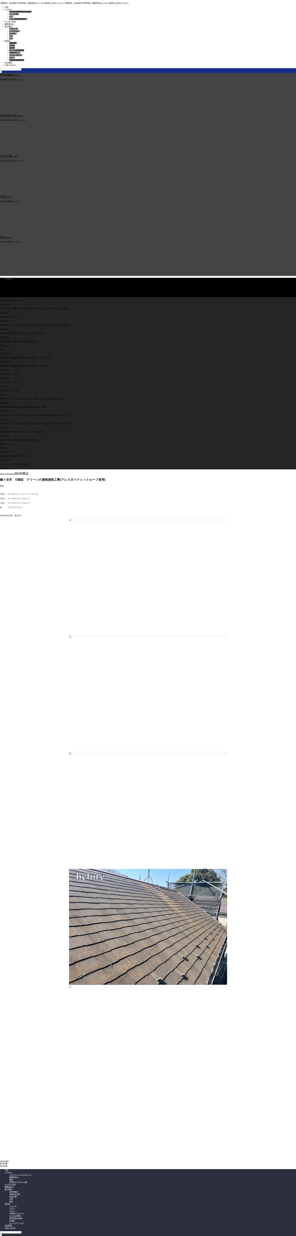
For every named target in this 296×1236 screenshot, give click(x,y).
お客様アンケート (16, 50)
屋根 (11, 17)
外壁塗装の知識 (15, 55)
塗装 (11, 39)
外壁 (11, 36)
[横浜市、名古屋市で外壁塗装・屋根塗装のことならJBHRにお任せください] (64, 3)
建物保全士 (13, 14)
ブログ (12, 45)
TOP (6, 7)
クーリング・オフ (16, 60)
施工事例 (8, 26)
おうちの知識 (14, 53)
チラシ (12, 48)
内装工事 (13, 34)
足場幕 (12, 58)
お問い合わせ (10, 65)
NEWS (7, 41)
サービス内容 (10, 21)
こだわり (8, 9)
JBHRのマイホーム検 (18, 19)
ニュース (13, 43)
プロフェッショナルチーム (20, 12)
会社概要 (8, 63)
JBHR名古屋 (14, 31)
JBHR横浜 (13, 29)
